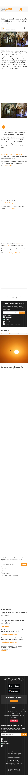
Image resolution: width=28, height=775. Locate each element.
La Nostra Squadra (14, 710)
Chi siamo (6, 710)
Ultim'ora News (11, 712)
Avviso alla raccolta (14, 766)
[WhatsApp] (22, 679)
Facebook (5, 203)
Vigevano (15, 642)
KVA (17, 773)
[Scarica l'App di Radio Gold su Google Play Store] (14, 691)
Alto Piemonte (8, 625)
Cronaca (2, 365)
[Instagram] (15, 679)
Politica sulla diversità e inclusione (14, 753)
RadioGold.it (17, 769)
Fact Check (14, 759)
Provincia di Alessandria (17, 625)
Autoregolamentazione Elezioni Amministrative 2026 (14, 762)
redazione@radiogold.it (18, 771)
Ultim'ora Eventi (7, 715)
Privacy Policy (17, 324)
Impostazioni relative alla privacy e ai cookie (14, 764)
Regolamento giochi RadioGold (14, 757)
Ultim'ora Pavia (7, 713)
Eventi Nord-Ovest (8, 322)
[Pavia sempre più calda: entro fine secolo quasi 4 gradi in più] (14, 349)
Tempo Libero (13, 617)
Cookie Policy (17, 752)
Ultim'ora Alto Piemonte (18, 713)
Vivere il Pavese (4, 17)
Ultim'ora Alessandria (21, 712)
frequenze (6, 245)
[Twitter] (9, 679)
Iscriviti (22, 313)
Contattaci (14, 720)
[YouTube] (12, 679)
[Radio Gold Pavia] (6, 9)
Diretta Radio (15, 715)
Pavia (9, 17)
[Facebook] (5, 679)
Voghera (15, 634)
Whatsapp (4, 712)
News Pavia (7, 319)
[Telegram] (19, 679)
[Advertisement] (14, 86)
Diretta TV (22, 715)
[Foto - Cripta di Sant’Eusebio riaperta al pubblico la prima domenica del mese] (14, 39)
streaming (20, 243)
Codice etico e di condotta (14, 754)
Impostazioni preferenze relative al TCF (14, 763)
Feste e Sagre (7, 617)
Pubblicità (21, 710)
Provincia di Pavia (20, 617)
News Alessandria (8, 317)
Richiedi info (14, 701)
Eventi (2, 617)
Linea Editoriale (14, 756)
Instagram (12, 203)
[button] (26, 333)
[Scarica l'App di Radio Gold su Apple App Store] (14, 686)
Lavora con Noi (14, 717)
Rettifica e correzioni (14, 760)
